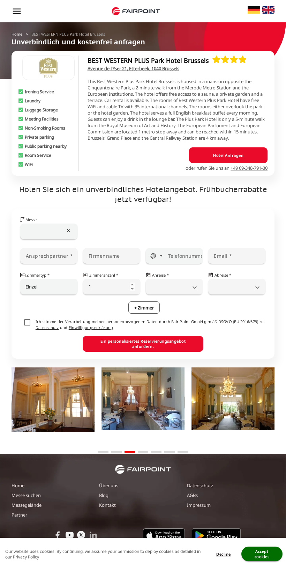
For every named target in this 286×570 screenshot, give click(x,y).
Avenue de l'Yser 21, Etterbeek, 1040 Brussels (133, 69)
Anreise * (160, 275)
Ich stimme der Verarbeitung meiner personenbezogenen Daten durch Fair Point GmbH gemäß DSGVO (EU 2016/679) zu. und (150, 324)
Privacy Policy (26, 557)
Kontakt (107, 505)
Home (17, 34)
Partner (19, 515)
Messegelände (27, 505)
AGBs (192, 495)
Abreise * (222, 275)
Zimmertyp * (38, 275)
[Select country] (156, 255)
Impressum (199, 505)
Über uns (108, 485)
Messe (31, 219)
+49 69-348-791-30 (249, 168)
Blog (103, 495)
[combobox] (49, 231)
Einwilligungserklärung (91, 327)
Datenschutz (47, 327)
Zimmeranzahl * (103, 275)
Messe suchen (26, 495)
